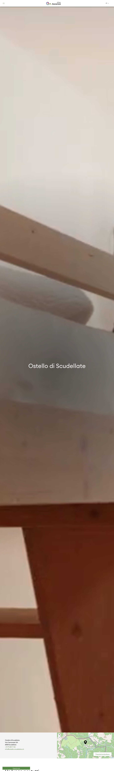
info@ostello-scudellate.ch (14, 749)
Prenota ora (16, 768)
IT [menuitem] (106, 3)
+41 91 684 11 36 (10, 747)
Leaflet (112, 757)
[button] (85, 742)
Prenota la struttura (102, 754)
